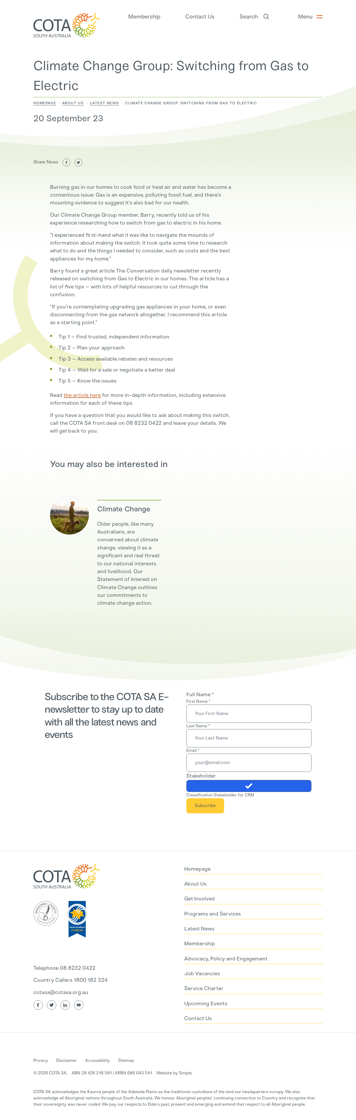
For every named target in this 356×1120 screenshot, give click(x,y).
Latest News (104, 103)
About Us (73, 103)
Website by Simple (174, 1072)
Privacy (40, 1060)
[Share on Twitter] (78, 162)
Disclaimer (66, 1060)
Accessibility (97, 1060)
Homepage (44, 103)
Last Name (198, 725)
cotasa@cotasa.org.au (60, 992)
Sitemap (126, 1060)
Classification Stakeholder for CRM (220, 794)
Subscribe (205, 805)
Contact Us (199, 16)
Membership (144, 16)
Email (192, 750)
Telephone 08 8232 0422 (64, 968)
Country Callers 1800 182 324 (70, 980)
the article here (82, 395)
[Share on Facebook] (66, 162)
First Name (198, 701)
